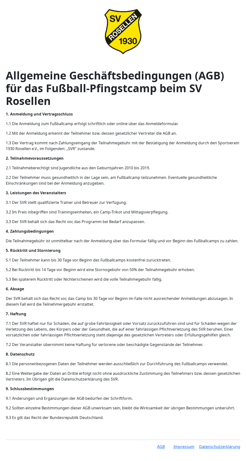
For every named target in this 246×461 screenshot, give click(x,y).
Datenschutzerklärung (219, 446)
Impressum (183, 446)
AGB (161, 446)
